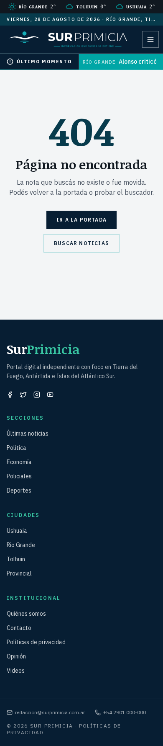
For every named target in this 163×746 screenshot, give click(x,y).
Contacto (19, 628)
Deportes (19, 490)
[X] (23, 394)
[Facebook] (10, 394)
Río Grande (21, 545)
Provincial (19, 573)
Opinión (16, 656)
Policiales (19, 476)
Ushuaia (17, 530)
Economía (19, 462)
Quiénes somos (26, 613)
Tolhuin (16, 559)
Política (16, 448)
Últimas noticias (27, 433)
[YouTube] (50, 394)
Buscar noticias (81, 243)
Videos (16, 670)
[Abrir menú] (150, 39)
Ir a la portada (81, 220)
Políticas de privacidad (36, 642)
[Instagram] (36, 394)
